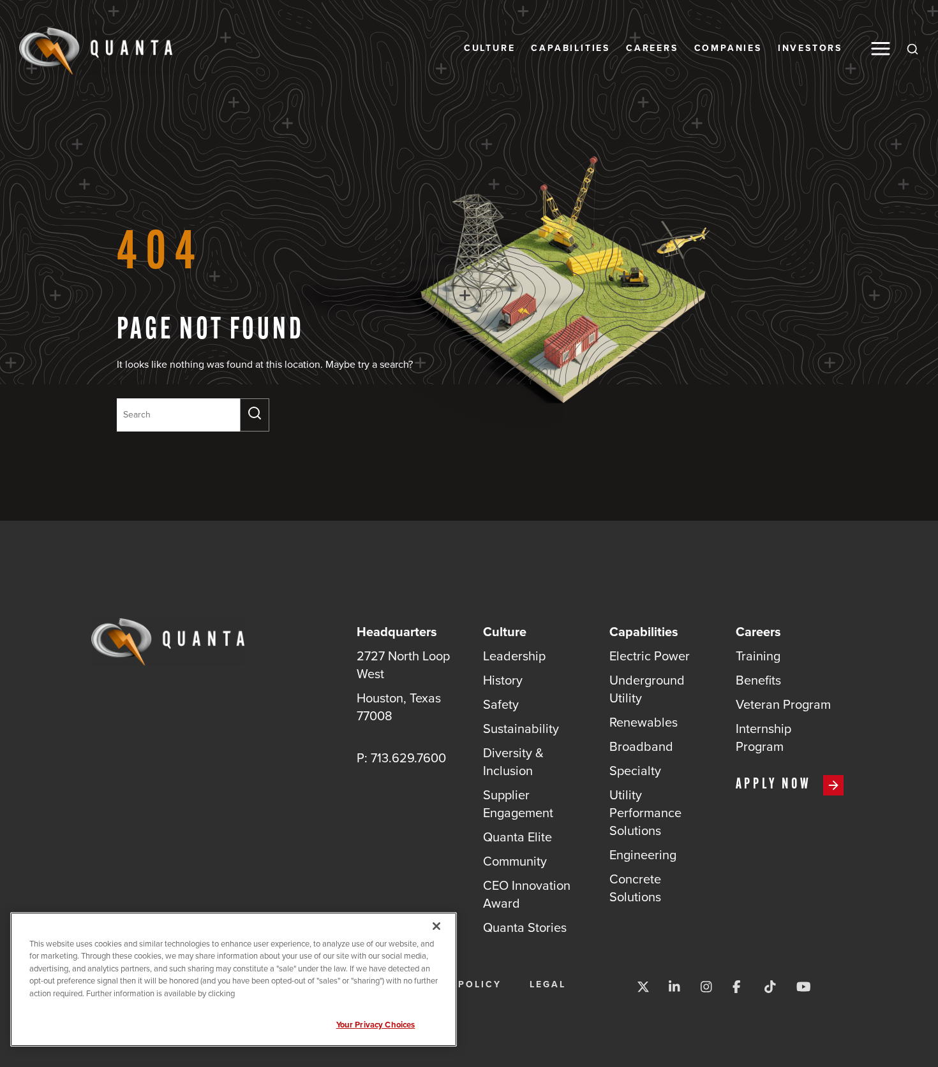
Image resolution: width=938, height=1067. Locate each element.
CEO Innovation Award (526, 894)
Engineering (642, 854)
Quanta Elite (517, 836)
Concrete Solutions (635, 887)
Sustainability (521, 728)
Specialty (635, 770)
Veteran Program (783, 704)
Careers (652, 48)
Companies (728, 48)
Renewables (643, 722)
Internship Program (763, 737)
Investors (810, 48)
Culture (490, 48)
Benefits (758, 680)
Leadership (514, 655)
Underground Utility (647, 689)
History (503, 680)
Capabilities (570, 48)
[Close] (436, 926)
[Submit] (254, 415)
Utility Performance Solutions (645, 812)
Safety (501, 704)
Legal (548, 984)
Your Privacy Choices (375, 1025)
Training (758, 655)
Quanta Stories (525, 927)
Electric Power (649, 655)
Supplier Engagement (518, 803)
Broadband (641, 746)
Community (515, 861)
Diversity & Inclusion (513, 761)
